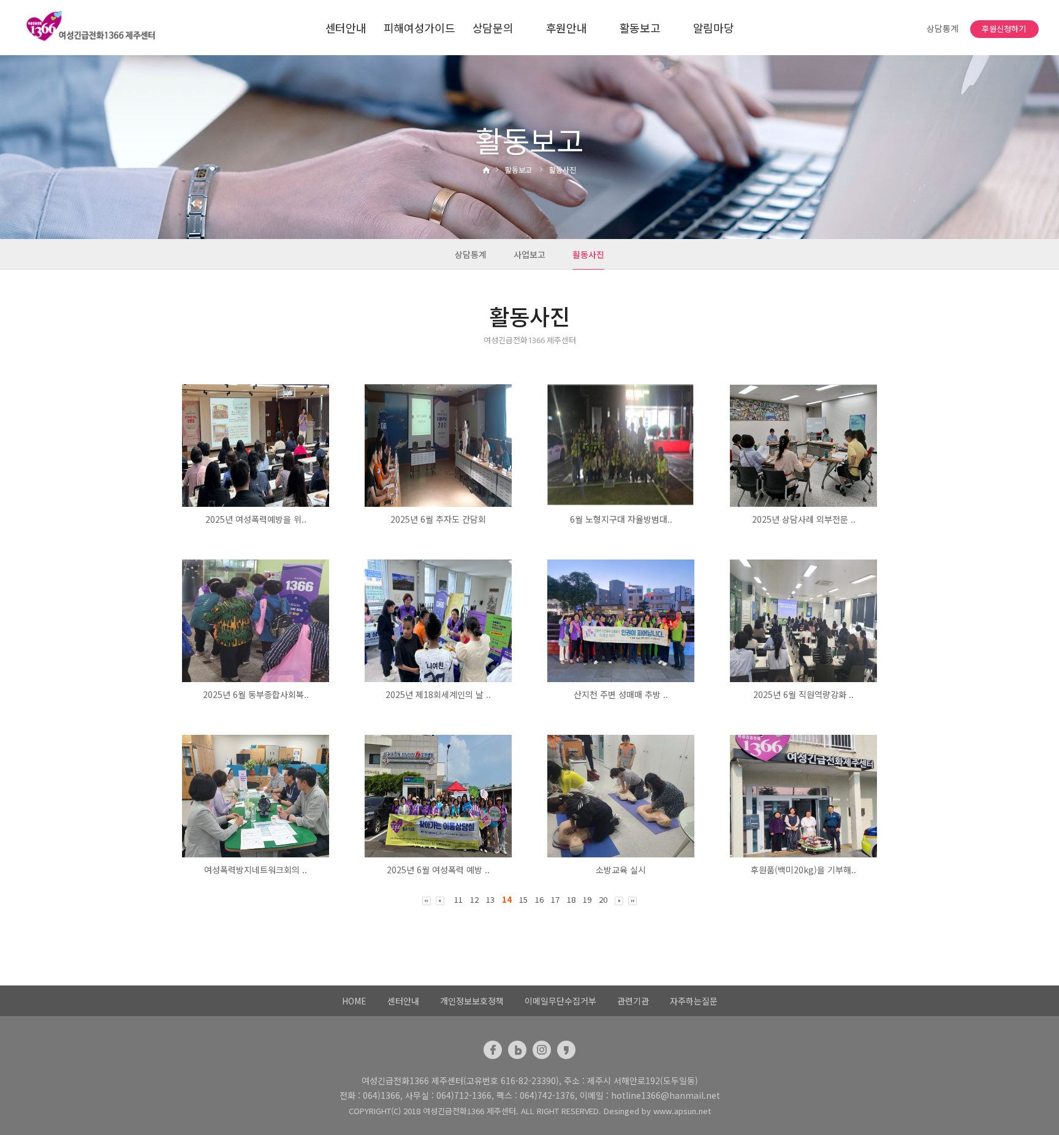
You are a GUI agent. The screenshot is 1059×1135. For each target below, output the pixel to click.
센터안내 (345, 28)
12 (474, 899)
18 (571, 899)
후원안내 (566, 28)
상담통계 (942, 28)
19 (587, 899)
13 (490, 899)
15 (523, 899)
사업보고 (529, 254)
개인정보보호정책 (472, 1001)
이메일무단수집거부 (560, 1001)
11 (458, 899)
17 (555, 899)
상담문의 (493, 28)
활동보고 (640, 28)
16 (539, 899)
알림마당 (713, 28)
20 (603, 899)
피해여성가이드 (419, 28)
